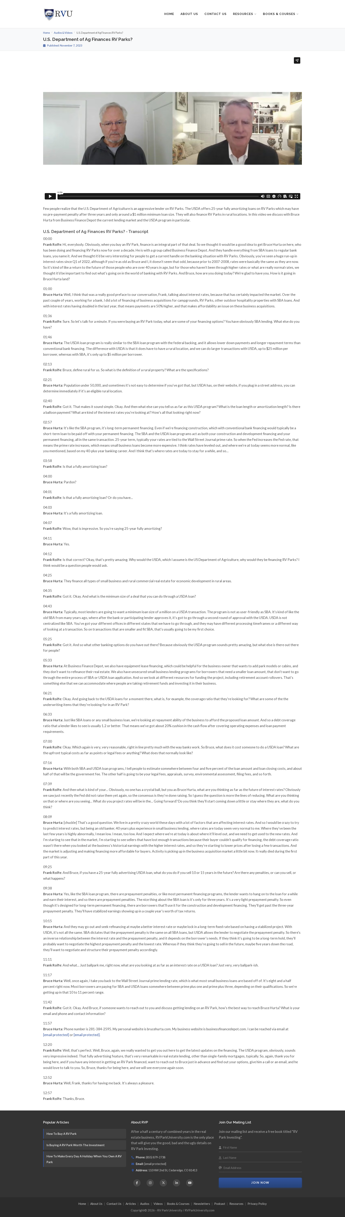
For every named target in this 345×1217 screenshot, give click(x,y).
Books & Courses (279, 14)
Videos (158, 1203)
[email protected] (56, 1035)
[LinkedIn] (176, 1182)
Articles (131, 1203)
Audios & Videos (63, 32)
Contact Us (215, 14)
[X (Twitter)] (163, 1182)
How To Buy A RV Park (61, 1133)
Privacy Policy (257, 1203)
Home (169, 14)
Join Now (260, 1182)
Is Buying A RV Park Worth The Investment (76, 1145)
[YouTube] (189, 1182)
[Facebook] (137, 1182)
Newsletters (202, 1203)
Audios (144, 1203)
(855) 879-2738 (155, 1157)
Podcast (219, 1203)
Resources (243, 14)
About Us (189, 14)
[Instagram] (150, 1182)
